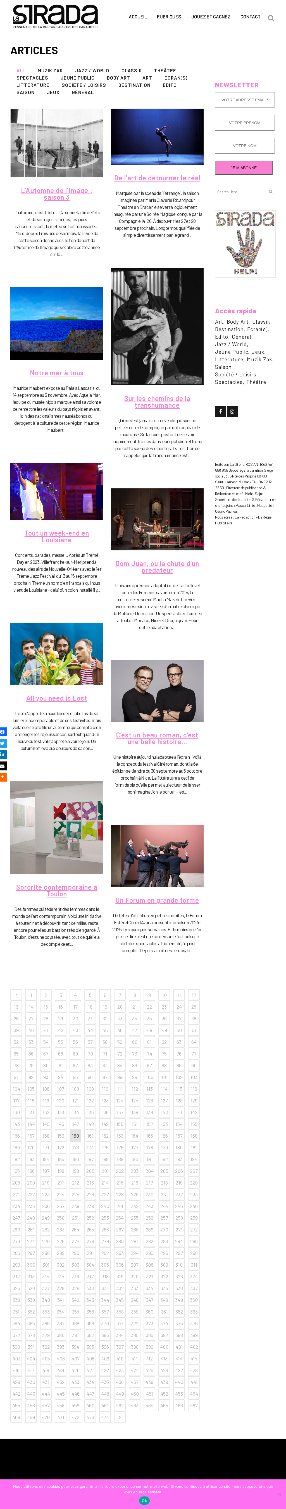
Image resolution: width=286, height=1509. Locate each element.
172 (60, 1147)
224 (61, 1194)
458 (61, 1405)
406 (61, 1358)
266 (105, 1229)
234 (16, 1206)
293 (120, 1253)
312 (16, 1276)
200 (90, 1171)
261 (31, 1229)
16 (60, 1007)
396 (105, 1347)
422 (105, 1370)
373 (149, 1323)
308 (149, 1265)
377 (16, 1335)
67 (45, 1053)
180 (179, 1147)
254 (120, 1218)
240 (105, 1206)
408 (90, 1358)
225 (75, 1194)
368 (75, 1323)
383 (105, 1335)
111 (120, 1089)
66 (31, 1053)
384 (120, 1335)
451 (149, 1394)
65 (16, 1053)
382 (90, 1335)
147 (75, 1124)
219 (179, 1182)
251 (75, 1218)
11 (179, 995)
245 (179, 1206)
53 (31, 1042)
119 (46, 1100)
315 (60, 1276)
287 (31, 1253)
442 (16, 1394)
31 (90, 1018)
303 (75, 1265)
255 (135, 1218)
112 (135, 1089)
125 (134, 1100)
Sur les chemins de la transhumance (157, 401)
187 (90, 1159)
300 (31, 1265)
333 (135, 1288)
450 (135, 1394)
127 (164, 1100)
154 (179, 1124)
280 (120, 1241)
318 (105, 1276)
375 (179, 1323)
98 (119, 1077)
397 (120, 1347)
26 (16, 1018)
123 (105, 1100)
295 (149, 1253)
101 (164, 1077)
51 (194, 1030)
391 (31, 1347)
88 (164, 1065)
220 (194, 1182)
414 (179, 1358)
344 (105, 1300)
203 (135, 1171)
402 (194, 1347)
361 (164, 1312)
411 (135, 1358)
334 (149, 1288)
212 (75, 1182)
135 (90, 1112)
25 (193, 1007)
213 (90, 1182)
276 (61, 1241)
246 (194, 1206)
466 (179, 1405)
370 (105, 1323)
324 (194, 1276)
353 (46, 1312)
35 (149, 1018)
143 (16, 1124)
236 (46, 1206)
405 (46, 1358)
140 (164, 1112)
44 (90, 1030)
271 (179, 1229)
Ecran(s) (257, 329)
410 (119, 1358)
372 (135, 1323)
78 (16, 1065)
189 (119, 1159)
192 (164, 1159)
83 (90, 1065)
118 (31, 1100)
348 (164, 1300)
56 (75, 1042)
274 (31, 1241)
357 (105, 1312)
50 (179, 1030)
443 (31, 1394)
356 (90, 1312)
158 (45, 1136)
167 (179, 1136)
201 (105, 1171)
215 (119, 1182)
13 (16, 1007)
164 (134, 1136)
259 (194, 1218)
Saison (223, 367)
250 (61, 1218)
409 (105, 1358)
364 (16, 1323)
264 (75, 1229)
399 (149, 1347)
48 (149, 1030)
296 (164, 1253)
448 (105, 1394)
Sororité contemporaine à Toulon (56, 890)
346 (135, 1300)
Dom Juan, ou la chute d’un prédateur (157, 566)
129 (193, 1100)
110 (105, 1089)
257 (164, 1218)
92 (31, 1077)
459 (75, 1405)
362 (179, 1312)
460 (90, 1405)
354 (61, 1312)
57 (90, 1042)
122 (90, 1100)
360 (149, 1312)
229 (135, 1194)
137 (119, 1112)
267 (120, 1229)
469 (31, 1417)
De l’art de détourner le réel (157, 178)
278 (90, 1241)
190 (134, 1159)
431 (45, 1382)
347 (149, 1300)
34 (134, 1018)
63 (179, 1042)
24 (179, 1007)
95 (75, 1077)
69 (75, 1053)
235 (31, 1206)
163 (119, 1136)
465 (164, 1405)
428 (194, 1370)
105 (31, 1089)
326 (31, 1288)
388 (179, 1335)
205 (164, 1171)
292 (105, 1253)
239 (90, 1206)
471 (60, 1417)
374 (164, 1323)
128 (179, 1100)
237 (61, 1206)
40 (31, 1030)
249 (46, 1218)
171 (46, 1147)
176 (119, 1147)
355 (75, 1312)
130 (16, 1112)
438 (149, 1382)
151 (135, 1124)
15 (46, 1007)
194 (193, 1159)
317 (90, 1276)
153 (164, 1124)
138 (134, 1112)
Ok (144, 1500)
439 (164, 1382)
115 (179, 1089)
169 (16, 1147)
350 (194, 1300)
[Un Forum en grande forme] (157, 856)
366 (46, 1323)
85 (119, 1065)
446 (76, 1394)
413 (164, 1358)
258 (179, 1218)
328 (61, 1288)
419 (60, 1370)
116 (194, 1089)
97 (105, 1077)
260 (16, 1229)
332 (120, 1288)
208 (16, 1182)
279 (105, 1241)
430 (31, 1382)
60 (134, 1042)
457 (46, 1405)
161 (90, 1136)
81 (61, 1065)
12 (194, 995)
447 (90, 1394)
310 (179, 1265)
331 (105, 1288)
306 (120, 1265)
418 (45, 1370)
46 (120, 1030)
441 (193, 1382)
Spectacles (229, 382)
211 (61, 1182)
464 (150, 1405)
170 (31, 1147)
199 (75, 1171)
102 (179, 1077)
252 (90, 1218)
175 (105, 1147)
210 (45, 1182)
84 (105, 1065)
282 (149, 1241)
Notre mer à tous (57, 373)
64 (194, 1042)
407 (76, 1358)
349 (179, 1300)
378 (31, 1335)
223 (46, 1194)
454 (194, 1394)
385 (135, 1335)
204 (150, 1171)
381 (75, 1335)
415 (193, 1358)
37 (179, 1018)
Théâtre (256, 382)
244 (164, 1206)
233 (194, 1194)
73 (134, 1053)
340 (46, 1300)
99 (134, 1077)
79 (31, 1065)
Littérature (229, 359)
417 (31, 1370)
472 (75, 1417)
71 (105, 1053)
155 (193, 1124)
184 (45, 1159)
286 (16, 1253)
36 (164, 1018)
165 (149, 1136)
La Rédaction (245, 517)
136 (105, 1112)
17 (75, 1007)
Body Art (238, 321)
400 (164, 1347)
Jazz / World (231, 344)
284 (179, 1241)
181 (194, 1147)
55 (60, 1042)
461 (105, 1405)
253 (105, 1218)
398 (135, 1347)
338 (16, 1300)
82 (75, 1065)
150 (119, 1124)
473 (90, 1417)
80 (46, 1065)
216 (134, 1182)
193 (179, 1159)
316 (75, 1276)
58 (105, 1042)
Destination (229, 329)
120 (60, 1100)
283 (164, 1241)
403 (16, 1358)
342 (75, 1300)
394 (75, 1347)
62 (164, 1042)
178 (149, 1147)
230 (149, 1194)
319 (119, 1276)
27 (31, 1018)
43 (75, 1030)
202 (120, 1171)
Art (219, 321)
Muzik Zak (259, 359)
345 (120, 1300)
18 (90, 1007)
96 (90, 1077)
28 (45, 1018)
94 (60, 1077)
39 (16, 1030)
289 (61, 1253)
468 (16, 1417)
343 (90, 1300)
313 (31, 1276)
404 (31, 1358)
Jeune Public (231, 351)
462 (120, 1405)
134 (75, 1112)
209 (31, 1182)
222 (31, 1194)
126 (149, 1100)
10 (164, 995)
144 (31, 1124)
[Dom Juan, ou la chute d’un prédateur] (157, 519)
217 (149, 1182)
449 (120, 1394)
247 (16, 1218)
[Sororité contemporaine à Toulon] (56, 827)
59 (119, 1042)
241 (119, 1206)
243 (149, 1206)
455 (16, 1405)
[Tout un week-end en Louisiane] (56, 491)
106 (45, 1089)
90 (194, 1065)
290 (75, 1253)
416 (16, 1370)
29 (60, 1018)
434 (90, 1382)
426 (164, 1370)
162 (105, 1136)
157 (31, 1136)
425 (149, 1370)
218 (164, 1182)
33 (119, 1018)
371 (119, 1323)
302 (61, 1265)
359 (135, 1312)
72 (119, 1053)
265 (90, 1229)
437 (135, 1382)
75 (164, 1053)
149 (105, 1124)
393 (61, 1347)
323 (179, 1276)
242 (135, 1206)
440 (179, 1382)
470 (46, 1417)
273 (16, 1241)
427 (179, 1370)
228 (120, 1194)
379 (46, 1335)
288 (46, 1253)
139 (149, 1112)
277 (75, 1241)
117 (16, 1100)
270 (164, 1229)
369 (90, 1323)
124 (119, 1100)
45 (105, 1030)
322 (164, 1276)
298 (194, 1253)
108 (75, 1089)
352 (31, 1312)
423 (120, 1370)
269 (149, 1229)
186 (75, 1159)
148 (90, 1124)
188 (105, 1159)
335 (164, 1288)
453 (179, 1394)
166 (164, 1136)
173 (75, 1147)
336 (179, 1288)
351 (16, 1312)
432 (61, 1382)
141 (179, 1112)
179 (164, 1147)
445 (61, 1394)
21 (134, 1007)
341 (60, 1300)
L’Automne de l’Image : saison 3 (56, 193)
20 (120, 1007)
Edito (221, 336)
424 (135, 1370)
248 (31, 1218)
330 (90, 1288)
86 (134, 1065)
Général (241, 336)
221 (16, 1194)
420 (76, 1370)
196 (31, 1171)
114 (164, 1089)
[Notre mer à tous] (56, 323)
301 (45, 1265)
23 (164, 1007)
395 (90, 1347)
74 (149, 1053)
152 (149, 1124)
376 (194, 1323)
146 (60, 1124)
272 (194, 1229)
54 (46, 1042)
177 (134, 1147)
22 (149, 1007)
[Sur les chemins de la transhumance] (157, 326)
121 (75, 1100)
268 (135, 1229)
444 (46, 1394)
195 (16, 1171)
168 (193, 1136)
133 (60, 1112)
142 (193, 1112)
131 (31, 1112)
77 (193, 1053)
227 (105, 1194)
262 (46, 1229)
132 (45, 1112)
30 (75, 1018)
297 (179, 1253)
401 (179, 1347)
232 (179, 1194)
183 (31, 1159)
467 (194, 1405)
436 (120, 1382)
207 (194, 1171)
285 (194, 1241)
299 (16, 1265)
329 (75, 1288)
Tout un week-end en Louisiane (57, 536)
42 (60, 1030)
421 (90, 1370)
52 (16, 1042)
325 (16, 1288)
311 (194, 1265)
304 (90, 1265)
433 (75, 1382)
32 (105, 1018)
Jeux (258, 351)
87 (149, 1065)
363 (194, 1312)
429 (16, 1382)
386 (149, 1335)
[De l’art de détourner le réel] (157, 137)
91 (16, 1077)
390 (16, 1347)
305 (105, 1265)
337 (194, 1288)
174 (90, 1147)
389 (194, 1335)
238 (75, 1206)
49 (164, 1030)
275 (46, 1241)
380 (61, 1335)
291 (90, 1253)
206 (179, 1171)
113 (149, 1089)
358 (120, 1312)
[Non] (279, 1494)
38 (193, 1018)
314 (45, 1276)
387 (164, 1335)
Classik (261, 321)
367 (61, 1323)
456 (31, 1405)
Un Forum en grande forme (157, 900)
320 (135, 1276)
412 (149, 1358)
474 (105, 1417)
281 (134, 1241)
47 (134, 1030)
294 (135, 1253)
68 (60, 1053)
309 (164, 1265)
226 (90, 1194)
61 (149, 1042)
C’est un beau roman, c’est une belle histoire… (157, 738)
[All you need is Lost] (56, 654)
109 (90, 1089)
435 (105, 1382)
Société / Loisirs (235, 374)
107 (60, 1089)
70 (90, 1053)
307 (135, 1265)
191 (149, 1159)
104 (16, 1089)
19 (105, 1007)
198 (60, 1171)
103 (193, 1077)
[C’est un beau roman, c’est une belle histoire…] (157, 691)
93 (45, 1077)
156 (16, 1136)
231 (164, 1194)
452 (164, 1394)
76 (179, 1053)
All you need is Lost (56, 698)
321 (149, 1276)
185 (60, 1159)
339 (31, 1300)
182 (16, 1159)
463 (135, 1405)
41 (46, 1030)
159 (60, 1136)
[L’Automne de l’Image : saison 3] (56, 143)
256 (149, 1218)
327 (46, 1288)
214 (105, 1182)
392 (46, 1347)
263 (61, 1229)
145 (45, 1124)
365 (31, 1323)
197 (45, 1171)
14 (31, 1007)
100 (149, 1077)
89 (179, 1065)
